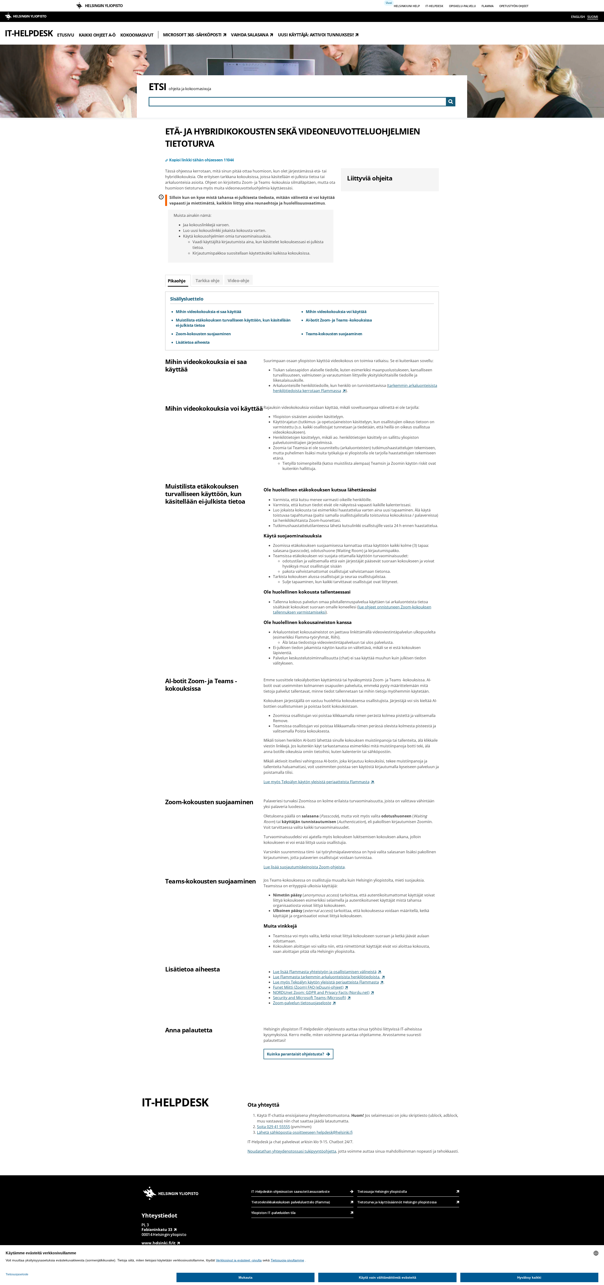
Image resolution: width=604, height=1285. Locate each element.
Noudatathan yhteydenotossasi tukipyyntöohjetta (291, 1151)
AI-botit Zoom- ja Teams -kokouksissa (339, 320)
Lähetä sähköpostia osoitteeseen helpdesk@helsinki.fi (304, 1132)
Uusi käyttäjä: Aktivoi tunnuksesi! (316, 35)
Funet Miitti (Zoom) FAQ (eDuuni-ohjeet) (308, 987)
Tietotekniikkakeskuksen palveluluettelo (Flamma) (290, 1202)
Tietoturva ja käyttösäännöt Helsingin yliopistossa (397, 1202)
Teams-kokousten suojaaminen (334, 333)
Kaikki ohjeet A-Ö (97, 35)
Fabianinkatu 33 (157, 1229)
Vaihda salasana (249, 35)
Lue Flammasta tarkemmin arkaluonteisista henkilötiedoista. (326, 976)
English (578, 16)
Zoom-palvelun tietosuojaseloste (302, 1002)
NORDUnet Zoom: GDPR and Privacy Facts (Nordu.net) (321, 992)
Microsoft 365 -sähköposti (192, 35)
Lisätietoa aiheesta (193, 342)
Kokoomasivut (136, 35)
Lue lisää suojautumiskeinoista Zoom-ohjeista (304, 867)
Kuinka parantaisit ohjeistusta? (295, 1054)
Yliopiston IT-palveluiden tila (273, 1212)
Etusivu (65, 35)
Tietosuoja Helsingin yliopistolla (382, 1191)
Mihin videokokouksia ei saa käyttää (208, 311)
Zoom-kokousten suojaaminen (203, 333)
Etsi (157, 86)
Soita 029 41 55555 (273, 1126)
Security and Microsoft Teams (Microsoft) (309, 997)
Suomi (592, 16)
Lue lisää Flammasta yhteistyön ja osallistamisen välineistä (325, 971)
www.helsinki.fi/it (159, 1243)
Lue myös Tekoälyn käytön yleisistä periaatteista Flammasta (316, 781)
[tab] (178, 281)
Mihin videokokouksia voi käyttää (336, 311)
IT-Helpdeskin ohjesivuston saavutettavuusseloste (290, 1191)
